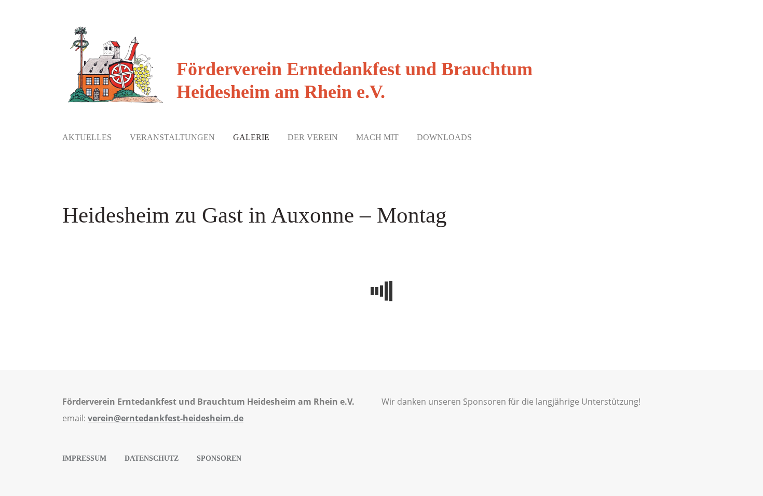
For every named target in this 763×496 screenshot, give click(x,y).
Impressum (84, 458)
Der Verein (313, 137)
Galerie (251, 137)
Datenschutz (152, 458)
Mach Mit (377, 137)
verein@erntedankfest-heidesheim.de (165, 418)
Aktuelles (87, 137)
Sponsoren (219, 458)
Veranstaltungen (172, 137)
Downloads (444, 137)
